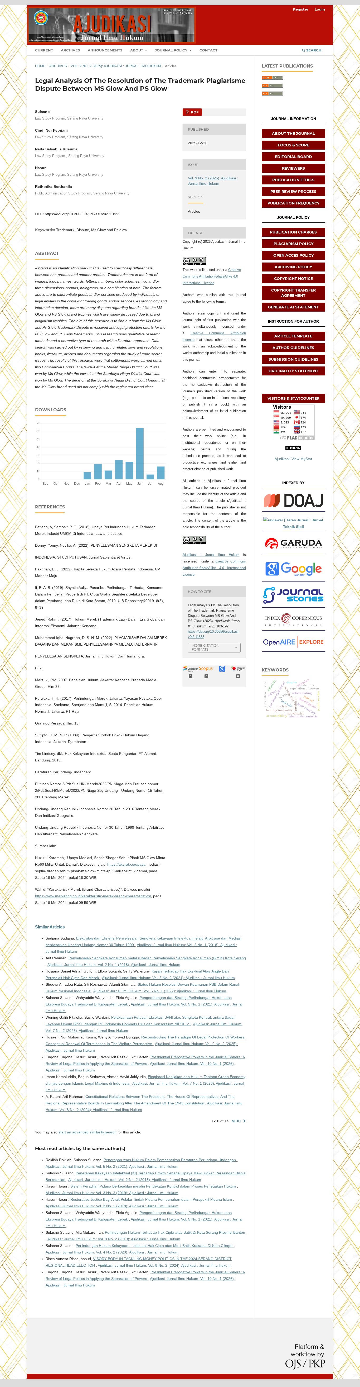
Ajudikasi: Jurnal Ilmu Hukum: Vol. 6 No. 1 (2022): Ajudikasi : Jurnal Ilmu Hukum (159, 991)
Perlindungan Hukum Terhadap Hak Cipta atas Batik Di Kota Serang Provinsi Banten (175, 1232)
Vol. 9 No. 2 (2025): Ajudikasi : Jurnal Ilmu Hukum (116, 66)
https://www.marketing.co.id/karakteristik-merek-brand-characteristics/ (93, 896)
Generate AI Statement (293, 307)
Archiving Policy (293, 267)
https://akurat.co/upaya (126, 864)
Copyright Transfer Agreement (293, 293)
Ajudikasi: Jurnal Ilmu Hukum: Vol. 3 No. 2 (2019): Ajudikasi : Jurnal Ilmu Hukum (112, 1193)
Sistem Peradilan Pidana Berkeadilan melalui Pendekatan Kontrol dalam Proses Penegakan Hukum (153, 1186)
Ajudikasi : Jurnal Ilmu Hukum (211, 555)
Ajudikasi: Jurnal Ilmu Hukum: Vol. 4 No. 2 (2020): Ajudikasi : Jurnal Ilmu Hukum (112, 1252)
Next (236, 1121)
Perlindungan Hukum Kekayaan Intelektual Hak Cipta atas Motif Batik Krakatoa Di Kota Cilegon (155, 1245)
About (137, 50)
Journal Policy (171, 50)
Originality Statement (293, 371)
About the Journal (293, 133)
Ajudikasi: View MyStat (293, 459)
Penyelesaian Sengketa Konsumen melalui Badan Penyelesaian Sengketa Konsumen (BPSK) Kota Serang (157, 958)
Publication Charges (293, 232)
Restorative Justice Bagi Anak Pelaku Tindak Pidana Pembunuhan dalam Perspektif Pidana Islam (151, 1199)
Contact (208, 50)
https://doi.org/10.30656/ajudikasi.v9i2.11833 (82, 214)
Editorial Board (293, 156)
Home (40, 66)
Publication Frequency (293, 203)
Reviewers (293, 168)
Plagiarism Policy (293, 243)
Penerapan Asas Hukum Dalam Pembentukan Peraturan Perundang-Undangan (170, 1160)
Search (313, 50)
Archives (70, 50)
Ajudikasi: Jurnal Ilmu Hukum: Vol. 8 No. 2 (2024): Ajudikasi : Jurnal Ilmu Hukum (164, 1265)
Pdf (194, 112)
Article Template (293, 336)
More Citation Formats (206, 647)
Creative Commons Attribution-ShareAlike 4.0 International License (212, 276)
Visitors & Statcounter (293, 398)
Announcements (105, 50)
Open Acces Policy (293, 255)
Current (44, 50)
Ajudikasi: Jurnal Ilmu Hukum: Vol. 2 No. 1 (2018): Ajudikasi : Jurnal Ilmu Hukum (113, 964)
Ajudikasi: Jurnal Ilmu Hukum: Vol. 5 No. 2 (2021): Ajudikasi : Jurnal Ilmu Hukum (168, 978)
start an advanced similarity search (87, 1132)
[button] (293, 500)
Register (300, 9)
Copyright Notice (293, 278)
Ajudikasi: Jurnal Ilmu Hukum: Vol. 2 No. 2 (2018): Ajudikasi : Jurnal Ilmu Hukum (134, 1180)
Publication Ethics (293, 180)
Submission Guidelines (293, 359)
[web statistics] (293, 448)
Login (320, 9)
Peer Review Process (293, 191)
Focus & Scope (293, 145)
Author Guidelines (293, 347)
